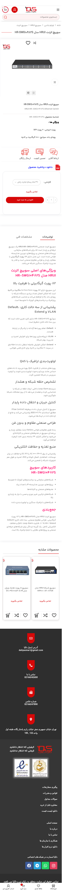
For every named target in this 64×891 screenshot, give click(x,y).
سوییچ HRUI (35, 25)
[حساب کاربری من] (14, 10)
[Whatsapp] (45, 865)
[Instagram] (53, 865)
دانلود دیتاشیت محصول (40, 167)
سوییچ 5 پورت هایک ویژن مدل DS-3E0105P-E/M (16, 589)
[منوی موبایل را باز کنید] (58, 10)
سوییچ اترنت (22, 25)
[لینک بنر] (31, 3)
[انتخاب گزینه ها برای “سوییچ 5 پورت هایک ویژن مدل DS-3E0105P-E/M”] (8, 615)
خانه (59, 25)
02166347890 (31, 704)
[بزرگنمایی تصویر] (54, 82)
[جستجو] (5, 17)
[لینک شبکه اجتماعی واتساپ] (33, 93)
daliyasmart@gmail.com (31, 650)
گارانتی (48, 182)
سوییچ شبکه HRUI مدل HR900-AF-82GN (45, 589)
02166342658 (31, 677)
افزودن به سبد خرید (25, 199)
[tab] (47, 237)
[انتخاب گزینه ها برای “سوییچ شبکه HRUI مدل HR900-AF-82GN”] (36, 615)
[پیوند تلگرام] (28, 93)
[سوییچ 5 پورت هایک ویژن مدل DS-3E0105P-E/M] (16, 570)
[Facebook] (29, 865)
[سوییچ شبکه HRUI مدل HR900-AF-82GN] (45, 570)
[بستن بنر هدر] (3, 3)
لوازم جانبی (49, 25)
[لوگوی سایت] (30, 9)
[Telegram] (37, 865)
